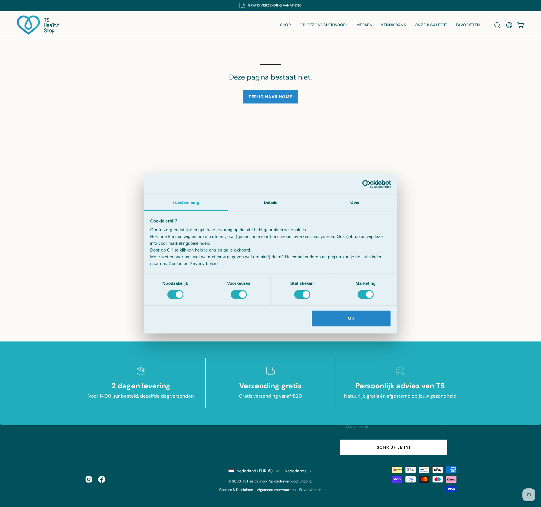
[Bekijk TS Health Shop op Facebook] (101, 479)
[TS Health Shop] (38, 25)
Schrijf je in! (393, 447)
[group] (270, 5)
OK (351, 318)
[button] (497, 25)
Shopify (305, 481)
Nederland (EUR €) (254, 471)
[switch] (239, 294)
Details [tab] (271, 202)
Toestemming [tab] (185, 202)
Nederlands (296, 471)
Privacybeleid (310, 490)
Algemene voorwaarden (276, 490)
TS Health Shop (254, 481)
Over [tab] (355, 202)
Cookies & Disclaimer (236, 490)
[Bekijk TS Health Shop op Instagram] (89, 479)
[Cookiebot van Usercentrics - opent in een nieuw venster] (366, 184)
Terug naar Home (270, 96)
